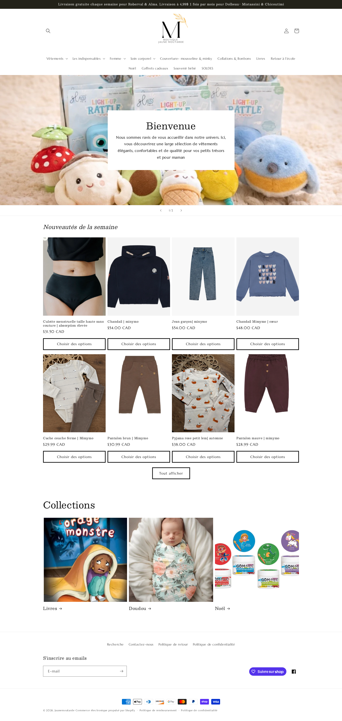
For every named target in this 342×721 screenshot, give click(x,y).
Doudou (137, 608)
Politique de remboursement (158, 710)
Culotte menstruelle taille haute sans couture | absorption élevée (73, 324)
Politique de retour (173, 644)
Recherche (115, 644)
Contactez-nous (141, 644)
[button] (48, 31)
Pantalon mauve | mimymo (257, 438)
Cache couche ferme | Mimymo (68, 438)
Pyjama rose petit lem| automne (197, 438)
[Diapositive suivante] (181, 210)
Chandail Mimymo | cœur (257, 322)
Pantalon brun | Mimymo (127, 438)
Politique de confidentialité (214, 644)
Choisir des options (74, 344)
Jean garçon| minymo (189, 322)
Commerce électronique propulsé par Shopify (105, 710)
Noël (220, 608)
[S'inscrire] (121, 671)
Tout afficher (171, 473)
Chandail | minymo (122, 322)
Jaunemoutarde (65, 710)
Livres (50, 608)
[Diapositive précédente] (161, 210)
